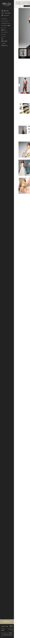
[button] (18, 85)
